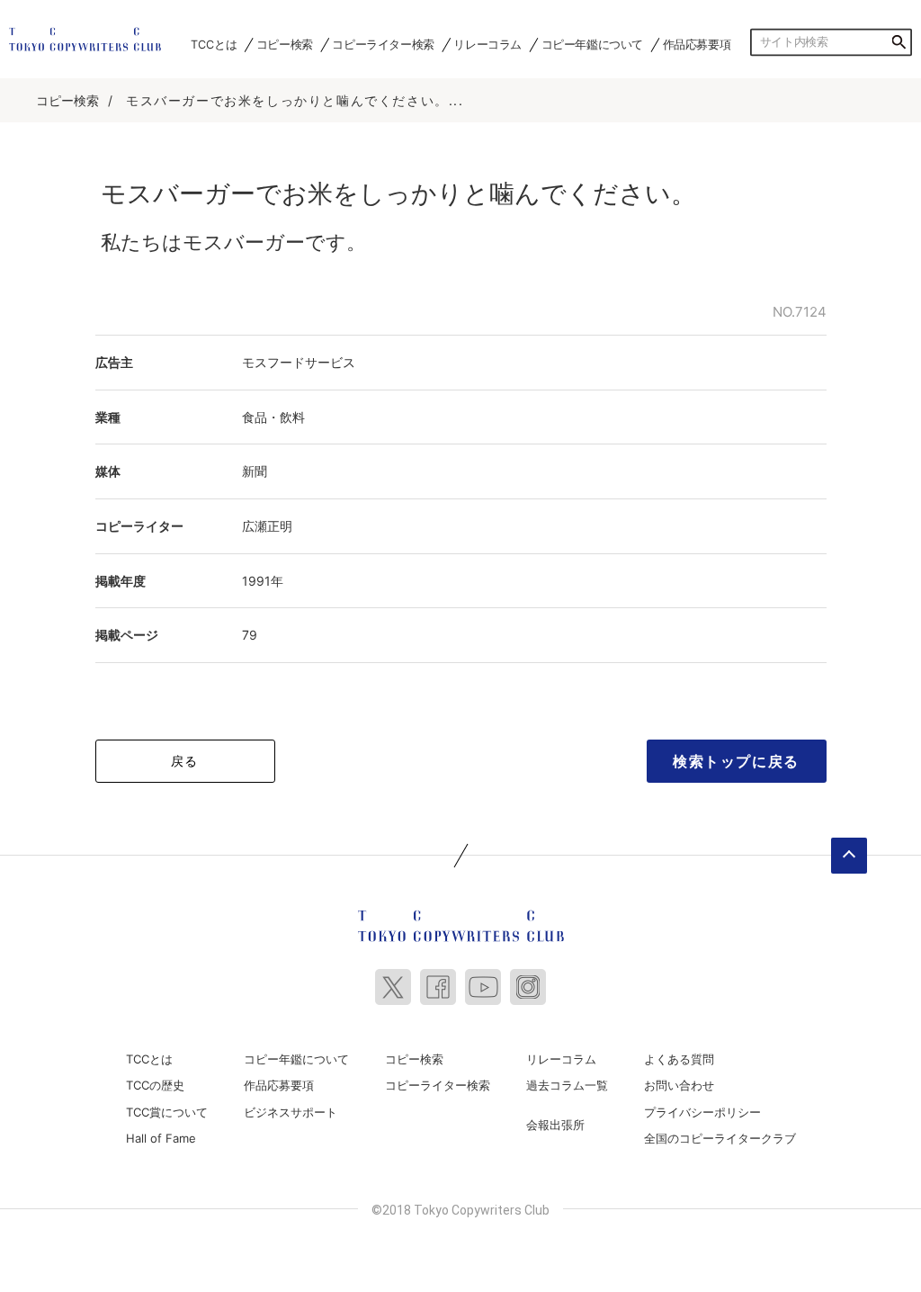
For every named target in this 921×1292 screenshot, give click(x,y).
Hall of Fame (161, 1138)
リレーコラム (487, 44)
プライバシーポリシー (702, 1112)
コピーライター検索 (383, 44)
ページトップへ (849, 856)
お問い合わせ (679, 1085)
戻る (185, 760)
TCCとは (214, 44)
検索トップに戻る (736, 761)
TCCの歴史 (155, 1085)
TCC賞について (167, 1112)
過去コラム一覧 (567, 1085)
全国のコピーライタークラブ (720, 1138)
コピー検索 (284, 44)
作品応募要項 (697, 44)
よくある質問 (679, 1059)
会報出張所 (555, 1124)
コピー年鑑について (592, 44)
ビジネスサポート (290, 1112)
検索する (898, 42)
